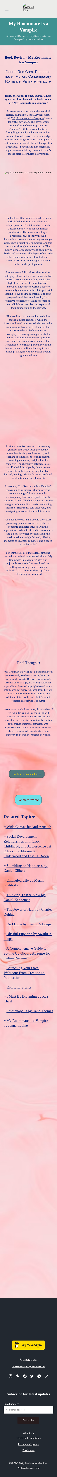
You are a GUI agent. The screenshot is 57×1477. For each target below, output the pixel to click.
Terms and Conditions (28, 1437)
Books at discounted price (26, 773)
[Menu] (7, 9)
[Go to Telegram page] (39, 1376)
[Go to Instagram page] (10, 1376)
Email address (11, 1404)
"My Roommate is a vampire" (30, 102)
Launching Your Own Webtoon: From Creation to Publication (24, 973)
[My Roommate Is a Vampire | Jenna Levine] (29, 191)
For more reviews (28, 799)
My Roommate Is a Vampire (28, 118)
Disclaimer (28, 1450)
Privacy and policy (28, 1444)
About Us (28, 1432)
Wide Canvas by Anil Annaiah (28, 827)
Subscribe (28, 1420)
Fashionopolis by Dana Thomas (30, 1011)
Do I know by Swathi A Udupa (29, 924)
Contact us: (28, 1359)
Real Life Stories (19, 987)
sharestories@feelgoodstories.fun (28, 1366)
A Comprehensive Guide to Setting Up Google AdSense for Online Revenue (27, 953)
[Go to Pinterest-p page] (17, 1376)
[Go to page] (46, 1376)
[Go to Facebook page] (25, 1376)
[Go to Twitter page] (32, 1376)
